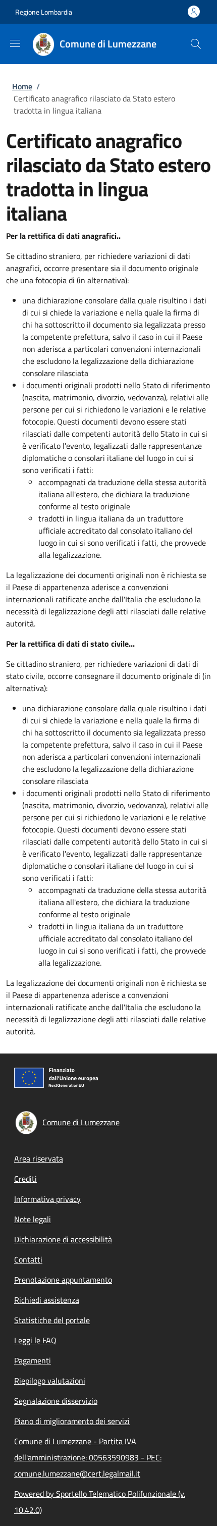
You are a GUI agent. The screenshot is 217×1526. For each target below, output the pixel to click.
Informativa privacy (47, 1199)
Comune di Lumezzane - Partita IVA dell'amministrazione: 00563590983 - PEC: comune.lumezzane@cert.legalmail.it (87, 1457)
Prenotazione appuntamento (63, 1280)
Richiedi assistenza (46, 1300)
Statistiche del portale (52, 1320)
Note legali (32, 1219)
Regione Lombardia (43, 12)
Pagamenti (32, 1360)
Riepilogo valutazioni (49, 1381)
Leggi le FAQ (35, 1340)
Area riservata (38, 1158)
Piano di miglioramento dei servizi (72, 1421)
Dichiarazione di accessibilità (63, 1239)
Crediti (25, 1179)
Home (22, 86)
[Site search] (196, 44)
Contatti (28, 1259)
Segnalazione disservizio (55, 1401)
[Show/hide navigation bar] (15, 43)
